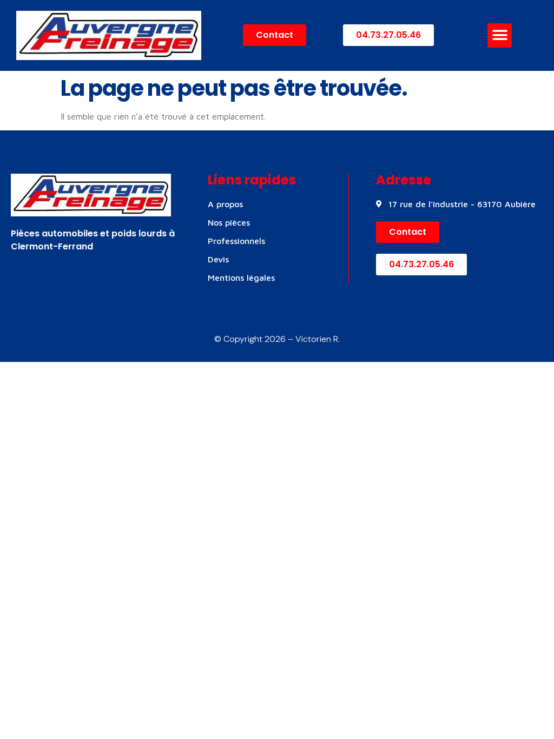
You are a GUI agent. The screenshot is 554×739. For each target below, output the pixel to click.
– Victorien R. (313, 339)
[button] (499, 35)
